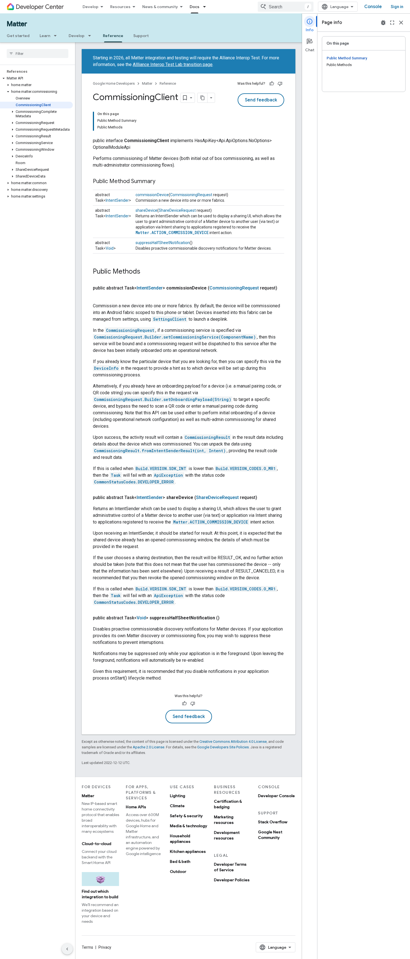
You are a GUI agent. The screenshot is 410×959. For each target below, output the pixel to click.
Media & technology (188, 825)
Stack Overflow (272, 821)
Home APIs (136, 806)
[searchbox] (37, 53)
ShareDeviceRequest (177, 210)
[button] (36, 78)
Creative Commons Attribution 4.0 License (233, 741)
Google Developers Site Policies (223, 747)
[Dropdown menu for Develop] (91, 35)
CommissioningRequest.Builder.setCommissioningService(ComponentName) (175, 337)
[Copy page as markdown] (202, 98)
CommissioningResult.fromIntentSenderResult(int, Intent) (160, 450)
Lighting (177, 795)
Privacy (104, 947)
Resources (120, 6)
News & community (160, 6)
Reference (113, 35)
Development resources (227, 835)
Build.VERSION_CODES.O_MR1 (246, 468)
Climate (177, 805)
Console (373, 6)
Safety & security (186, 815)
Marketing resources (224, 819)
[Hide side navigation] (67, 949)
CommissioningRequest (191, 195)
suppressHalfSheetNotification (163, 242)
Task (116, 475)
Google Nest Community (270, 834)
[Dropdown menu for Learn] (57, 35)
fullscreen (392, 22)
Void (110, 248)
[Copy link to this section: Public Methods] (145, 272)
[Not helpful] (280, 83)
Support (141, 35)
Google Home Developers (114, 83)
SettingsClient (169, 319)
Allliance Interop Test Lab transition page (173, 64)
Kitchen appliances (188, 851)
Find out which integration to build (100, 894)
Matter (17, 24)
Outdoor (178, 871)
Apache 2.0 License (148, 747)
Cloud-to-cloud (96, 843)
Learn (45, 35)
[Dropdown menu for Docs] (206, 6)
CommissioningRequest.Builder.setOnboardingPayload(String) (162, 399)
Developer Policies (232, 879)
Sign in (397, 6)
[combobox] (285, 7)
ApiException (168, 475)
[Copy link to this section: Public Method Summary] (161, 181)
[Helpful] (271, 83)
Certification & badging (228, 804)
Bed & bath (180, 861)
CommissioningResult (207, 437)
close (401, 22)
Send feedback (261, 100)
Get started (18, 35)
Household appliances (180, 838)
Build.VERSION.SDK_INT (161, 468)
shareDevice (146, 210)
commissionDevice (152, 195)
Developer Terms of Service (230, 867)
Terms (87, 947)
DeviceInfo (106, 368)
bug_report (383, 22)
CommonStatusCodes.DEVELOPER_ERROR (134, 482)
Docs (194, 6)
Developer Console (276, 795)
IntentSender (117, 200)
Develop (90, 6)
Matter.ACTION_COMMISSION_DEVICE (172, 232)
